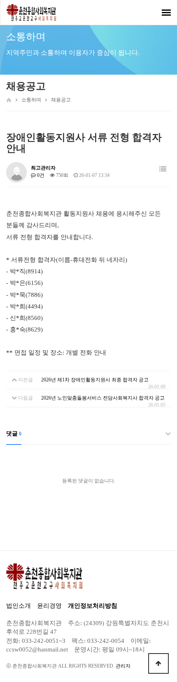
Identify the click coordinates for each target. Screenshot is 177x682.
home (9, 100)
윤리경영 (49, 605)
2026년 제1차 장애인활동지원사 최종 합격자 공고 (95, 380)
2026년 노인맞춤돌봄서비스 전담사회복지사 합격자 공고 (103, 398)
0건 (40, 175)
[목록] (162, 169)
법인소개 (18, 605)
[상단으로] (158, 663)
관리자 (123, 666)
